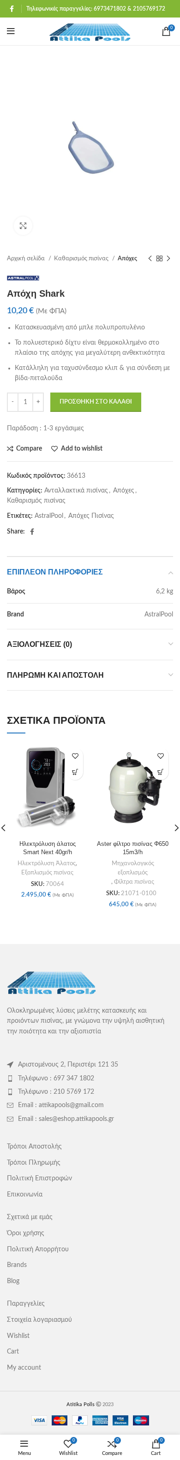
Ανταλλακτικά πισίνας (76, 490)
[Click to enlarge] (23, 226)
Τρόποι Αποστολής (34, 1146)
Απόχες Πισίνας (91, 516)
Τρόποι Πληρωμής (33, 1163)
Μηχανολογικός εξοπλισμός (133, 868)
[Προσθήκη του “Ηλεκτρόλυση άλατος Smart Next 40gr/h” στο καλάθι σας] (75, 772)
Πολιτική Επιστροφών (39, 1178)
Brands (17, 1265)
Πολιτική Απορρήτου (38, 1249)
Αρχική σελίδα (26, 258)
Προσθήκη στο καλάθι (96, 402)
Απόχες (127, 258)
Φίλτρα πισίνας (134, 882)
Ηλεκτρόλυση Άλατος (47, 863)
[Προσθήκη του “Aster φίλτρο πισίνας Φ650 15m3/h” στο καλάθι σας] (160, 772)
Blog (13, 1281)
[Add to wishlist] (75, 756)
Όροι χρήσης (25, 1233)
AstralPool (49, 516)
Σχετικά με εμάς (30, 1217)
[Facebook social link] (12, 9)
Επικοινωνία (24, 1194)
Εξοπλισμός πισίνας (47, 872)
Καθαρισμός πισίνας (82, 258)
